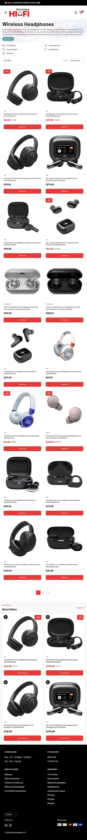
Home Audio (53, 778)
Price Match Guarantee (15, 791)
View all (79, 608)
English (9, 814)
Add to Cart (22, 127)
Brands (50, 803)
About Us (51, 757)
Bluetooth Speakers (56, 782)
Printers (51, 795)
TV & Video (52, 774)
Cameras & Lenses (56, 791)
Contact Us (52, 761)
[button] (80, 12)
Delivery (8, 774)
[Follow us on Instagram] (10, 825)
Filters (9, 60)
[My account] (76, 12)
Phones (50, 799)
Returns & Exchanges (14, 786)
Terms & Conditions (14, 782)
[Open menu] (6, 12)
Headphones (53, 786)
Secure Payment (12, 778)
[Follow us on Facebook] (6, 825)
